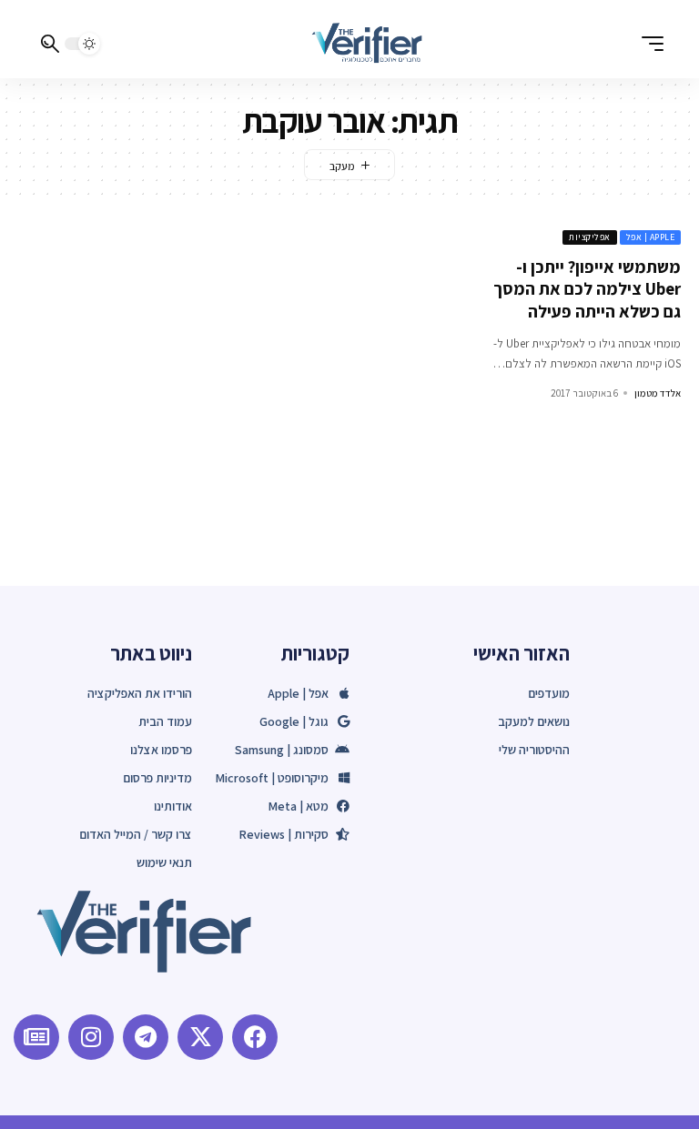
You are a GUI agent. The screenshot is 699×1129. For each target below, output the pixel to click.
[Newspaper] (36, 1037)
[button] (648, 43)
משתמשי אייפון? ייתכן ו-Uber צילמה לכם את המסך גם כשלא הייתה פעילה (587, 289)
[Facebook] (255, 1037)
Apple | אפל (650, 237)
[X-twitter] (200, 1037)
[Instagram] (91, 1037)
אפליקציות (590, 237)
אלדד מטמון (657, 393)
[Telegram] (145, 1037)
